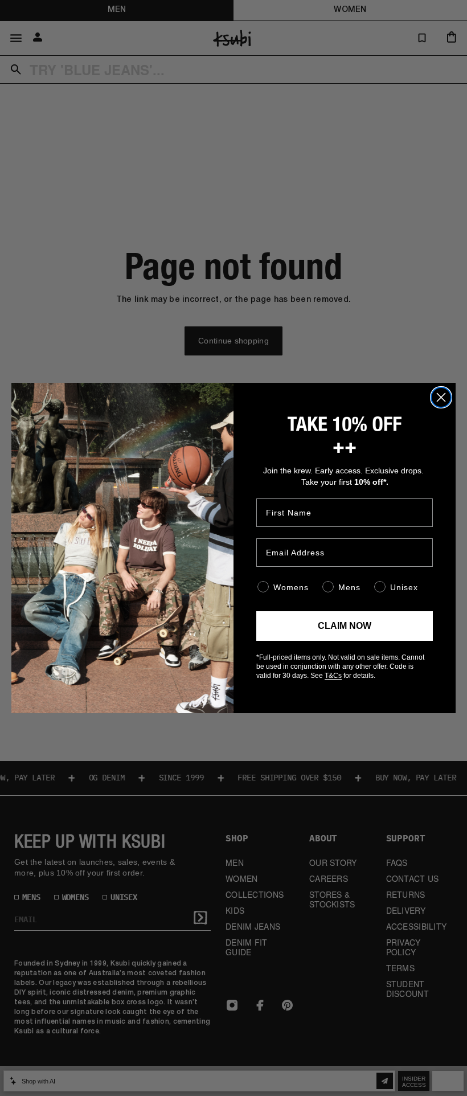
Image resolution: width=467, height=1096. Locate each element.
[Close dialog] (441, 397)
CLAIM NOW (344, 626)
